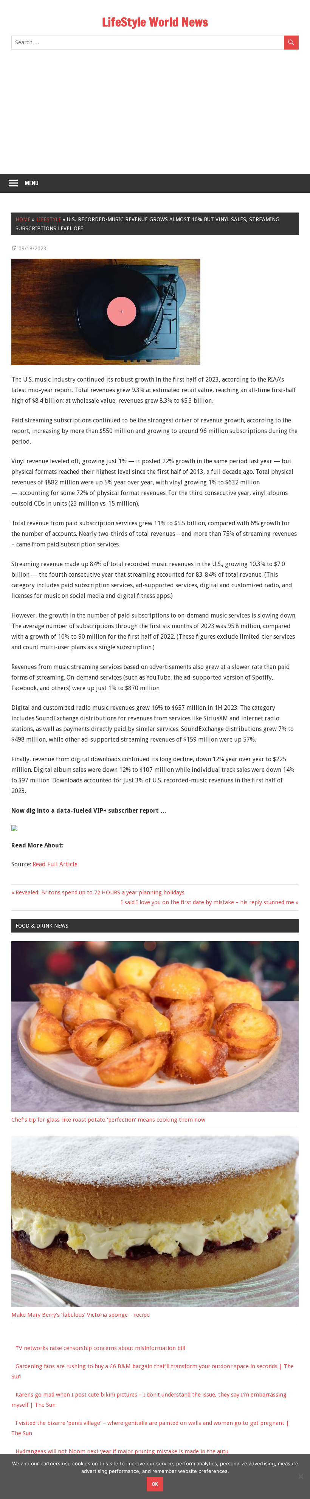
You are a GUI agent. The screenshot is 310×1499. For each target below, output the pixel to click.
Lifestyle (48, 219)
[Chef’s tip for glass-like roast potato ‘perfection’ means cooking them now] (155, 1109)
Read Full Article (55, 864)
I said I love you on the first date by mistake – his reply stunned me (207, 902)
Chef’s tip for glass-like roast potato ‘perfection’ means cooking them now (108, 1119)
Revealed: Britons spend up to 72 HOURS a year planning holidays (99, 892)
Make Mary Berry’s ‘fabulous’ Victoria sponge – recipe (80, 1314)
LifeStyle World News (155, 22)
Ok (155, 1484)
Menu (32, 183)
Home (23, 219)
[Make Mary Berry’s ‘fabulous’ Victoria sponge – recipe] (155, 1305)
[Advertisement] (155, 118)
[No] (300, 1476)
